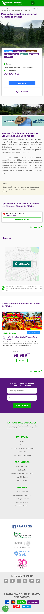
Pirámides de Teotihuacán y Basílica (22, 448)
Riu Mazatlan (22, 470)
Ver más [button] (22, 360)
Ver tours (22, 83)
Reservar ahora (22, 219)
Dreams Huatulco (22, 492)
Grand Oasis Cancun (22, 466)
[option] (11, 109)
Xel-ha (22, 445)
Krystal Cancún (22, 480)
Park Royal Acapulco (22, 499)
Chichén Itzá (22, 452)
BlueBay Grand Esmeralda (22, 495)
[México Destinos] (11, 3)
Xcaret (22, 441)
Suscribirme (22, 405)
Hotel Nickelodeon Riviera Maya (22, 473)
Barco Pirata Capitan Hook (22, 455)
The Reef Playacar (22, 502)
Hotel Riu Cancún (22, 477)
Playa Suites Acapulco (22, 506)
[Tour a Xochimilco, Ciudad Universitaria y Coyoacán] (22, 321)
